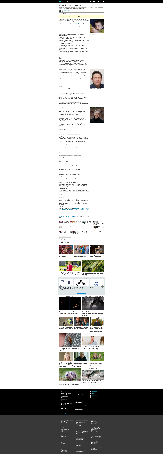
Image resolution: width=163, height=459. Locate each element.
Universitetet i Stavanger (94, 444)
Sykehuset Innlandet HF (94, 435)
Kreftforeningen (63, 443)
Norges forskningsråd (79, 440)
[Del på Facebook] (59, 239)
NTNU (77, 424)
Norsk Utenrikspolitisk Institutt (80, 447)
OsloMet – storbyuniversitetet (80, 451)
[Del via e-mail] (64, 239)
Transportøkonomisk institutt (95, 437)
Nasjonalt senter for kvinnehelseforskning (82, 431)
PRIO (92, 420)
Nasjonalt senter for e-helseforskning (81, 430)
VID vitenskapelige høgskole (95, 450)
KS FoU (61, 442)
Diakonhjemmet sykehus (64, 422)
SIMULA (92, 424)
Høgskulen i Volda (63, 437)
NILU (61, 452)
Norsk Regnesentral (78, 445)
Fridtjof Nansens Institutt (64, 431)
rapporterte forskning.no (78, 23)
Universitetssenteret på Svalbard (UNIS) (96, 447)
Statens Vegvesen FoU (94, 431)
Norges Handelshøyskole (79, 439)
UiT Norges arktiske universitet (95, 438)
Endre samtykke (64, 413)
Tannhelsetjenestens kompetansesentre (96, 436)
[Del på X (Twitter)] (61, 239)
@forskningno (94, 391)
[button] (60, 286)
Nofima (77, 434)
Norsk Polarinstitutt (78, 444)
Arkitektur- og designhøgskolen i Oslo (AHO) (67, 420)
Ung (94, 1)
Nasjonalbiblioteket (78, 425)
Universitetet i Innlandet (94, 442)
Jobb (100, 1)
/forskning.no (94, 393)
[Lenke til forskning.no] (73, 1)
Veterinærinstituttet (94, 449)
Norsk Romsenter (78, 446)
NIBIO (61, 449)
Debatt (91, 1)
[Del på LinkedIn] (62, 239)
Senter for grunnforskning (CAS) (95, 427)
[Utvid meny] (103, 1)
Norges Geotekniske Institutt (80, 438)
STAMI (92, 430)
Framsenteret (62, 430)
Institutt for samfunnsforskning (65, 441)
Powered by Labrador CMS (81, 455)
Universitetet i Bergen (94, 441)
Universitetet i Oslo (94, 443)
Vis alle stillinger (81, 293)
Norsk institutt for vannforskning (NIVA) (81, 450)
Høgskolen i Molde (63, 435)
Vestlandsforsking (93, 448)
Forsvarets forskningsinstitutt (65, 429)
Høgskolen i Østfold (63, 436)
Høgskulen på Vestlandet (64, 438)
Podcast (97, 1)
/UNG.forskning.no (95, 395)
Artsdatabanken (63, 421)
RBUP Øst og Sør (93, 421)
